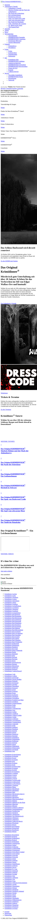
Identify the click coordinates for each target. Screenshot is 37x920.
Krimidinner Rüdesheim (12, 841)
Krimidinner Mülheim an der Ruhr (15, 802)
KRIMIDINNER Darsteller (16, 37)
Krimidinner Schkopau (11, 847)
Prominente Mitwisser (14, 41)
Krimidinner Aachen (11, 594)
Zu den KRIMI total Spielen (9, 261)
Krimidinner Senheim (11, 860)
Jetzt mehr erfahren (6, 571)
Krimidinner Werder (11, 893)
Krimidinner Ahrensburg (12, 601)
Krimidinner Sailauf (10, 845)
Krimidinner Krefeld (11, 770)
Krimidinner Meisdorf (11, 795)
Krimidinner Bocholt (11, 657)
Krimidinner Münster (11, 806)
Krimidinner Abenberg (11, 597)
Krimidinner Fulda (10, 705)
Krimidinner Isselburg (11, 727)
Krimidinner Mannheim (12, 790)
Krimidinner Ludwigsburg (12, 783)
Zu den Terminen (6, 409)
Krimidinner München (11, 804)
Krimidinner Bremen (11, 664)
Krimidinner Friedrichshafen (13, 703)
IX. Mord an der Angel (15, 25)
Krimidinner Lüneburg (11, 785)
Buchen (3, 88)
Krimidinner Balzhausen (12, 645)
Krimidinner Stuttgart (11, 872)
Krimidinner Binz (10, 655)
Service (7, 73)
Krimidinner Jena (10, 751)
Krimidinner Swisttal (11, 874)
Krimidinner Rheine (11, 831)
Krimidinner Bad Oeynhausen (14, 633)
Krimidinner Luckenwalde (12, 780)
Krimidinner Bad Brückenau (13, 618)
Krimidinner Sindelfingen (12, 864)
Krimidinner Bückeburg (12, 666)
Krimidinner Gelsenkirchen (13, 708)
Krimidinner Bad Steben (12, 638)
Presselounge (12, 78)
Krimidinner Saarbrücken (12, 843)
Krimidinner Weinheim (11, 889)
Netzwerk (11, 80)
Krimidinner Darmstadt (11, 677)
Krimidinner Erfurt (10, 689)
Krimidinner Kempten (11, 759)
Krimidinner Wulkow (11, 903)
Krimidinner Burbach (11, 669)
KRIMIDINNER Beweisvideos (17, 66)
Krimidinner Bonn (10, 661)
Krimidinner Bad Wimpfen (13, 640)
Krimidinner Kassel (10, 758)
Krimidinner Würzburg (11, 907)
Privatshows (12, 47)
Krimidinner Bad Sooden (12, 637)
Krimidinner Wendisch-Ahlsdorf (14, 891)
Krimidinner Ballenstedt (12, 643)
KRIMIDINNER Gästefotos (16, 39)
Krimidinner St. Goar (11, 869)
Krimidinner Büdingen (11, 667)
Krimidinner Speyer (10, 867)
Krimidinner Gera (10, 710)
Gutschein (9, 88)
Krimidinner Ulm (10, 879)
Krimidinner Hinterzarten (12, 748)
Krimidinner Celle (10, 674)
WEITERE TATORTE (8, 441)
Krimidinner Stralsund (11, 871)
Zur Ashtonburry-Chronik (8, 303)
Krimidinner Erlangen (11, 691)
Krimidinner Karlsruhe (11, 756)
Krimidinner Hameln (11, 731)
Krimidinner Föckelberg (12, 698)
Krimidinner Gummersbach (13, 722)
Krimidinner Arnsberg (11, 604)
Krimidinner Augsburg (11, 611)
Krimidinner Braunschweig (13, 662)
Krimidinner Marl (10, 792)
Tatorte (7, 30)
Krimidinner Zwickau (11, 908)
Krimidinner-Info (13, 59)
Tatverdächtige (9, 34)
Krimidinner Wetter (10, 896)
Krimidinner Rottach (11, 840)
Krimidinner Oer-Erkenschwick (14, 816)
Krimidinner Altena (10, 602)
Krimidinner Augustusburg (13, 613)
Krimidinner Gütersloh (11, 724)
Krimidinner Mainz (10, 787)
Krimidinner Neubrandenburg (13, 809)
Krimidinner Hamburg (11, 729)
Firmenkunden (12, 54)
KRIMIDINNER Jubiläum (16, 61)
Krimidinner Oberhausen (12, 814)
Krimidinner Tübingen (11, 877)
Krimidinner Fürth (10, 707)
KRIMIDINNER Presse (15, 77)
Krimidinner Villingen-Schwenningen (16, 883)
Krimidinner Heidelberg (12, 737)
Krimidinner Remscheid (12, 828)
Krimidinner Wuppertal (11, 905)
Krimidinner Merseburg (12, 797)
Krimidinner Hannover (11, 734)
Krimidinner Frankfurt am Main (14, 700)
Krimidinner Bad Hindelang (13, 623)
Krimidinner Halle (10, 725)
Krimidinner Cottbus (11, 676)
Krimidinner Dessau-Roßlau (13, 679)
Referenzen (11, 56)
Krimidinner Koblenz (11, 763)
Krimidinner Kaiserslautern (13, 754)
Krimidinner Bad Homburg (13, 625)
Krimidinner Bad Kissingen (13, 626)
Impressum (8, 913)
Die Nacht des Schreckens (16, 13)
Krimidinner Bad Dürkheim (13, 619)
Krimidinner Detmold (11, 681)
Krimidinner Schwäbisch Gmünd (14, 852)
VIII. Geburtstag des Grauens (17, 23)
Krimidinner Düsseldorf (12, 686)
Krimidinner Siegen (10, 862)
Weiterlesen (4, 393)
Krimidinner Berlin (10, 652)
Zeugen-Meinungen (14, 42)
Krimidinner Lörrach (11, 778)
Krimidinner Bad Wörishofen (13, 642)
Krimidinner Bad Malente (12, 628)
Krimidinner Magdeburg (12, 789)
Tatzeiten (7, 29)
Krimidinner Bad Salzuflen (13, 635)
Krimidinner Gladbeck (11, 713)
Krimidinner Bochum (11, 659)
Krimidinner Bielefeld (11, 654)
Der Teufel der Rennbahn (16, 22)
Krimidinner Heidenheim (12, 739)
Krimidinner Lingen (11, 777)
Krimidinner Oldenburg (12, 819)
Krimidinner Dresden (11, 684)
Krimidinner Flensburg (11, 696)
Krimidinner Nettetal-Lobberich (14, 807)
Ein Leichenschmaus (14, 15)
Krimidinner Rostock (11, 836)
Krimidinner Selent (10, 859)
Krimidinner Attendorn (11, 609)
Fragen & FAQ (12, 68)
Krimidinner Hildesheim (12, 746)
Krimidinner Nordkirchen (12, 811)
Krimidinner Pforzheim (11, 823)
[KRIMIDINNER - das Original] (11, 1)
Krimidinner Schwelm (11, 855)
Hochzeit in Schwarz (14, 17)
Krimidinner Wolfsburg (11, 901)
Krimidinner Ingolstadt (11, 749)
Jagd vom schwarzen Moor (16, 20)
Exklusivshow (12, 53)
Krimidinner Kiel (10, 761)
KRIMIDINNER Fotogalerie (17, 65)
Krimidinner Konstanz (11, 768)
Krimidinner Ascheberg (12, 607)
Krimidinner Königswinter (12, 766)
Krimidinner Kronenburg (12, 771)
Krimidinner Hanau (10, 732)
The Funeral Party (13, 27)
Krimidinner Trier (10, 876)
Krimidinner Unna (10, 881)
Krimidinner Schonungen (12, 850)
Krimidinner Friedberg (11, 701)
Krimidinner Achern (11, 599)
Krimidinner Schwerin (11, 857)
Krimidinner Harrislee (11, 736)
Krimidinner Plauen (10, 825)
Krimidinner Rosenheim (12, 835)
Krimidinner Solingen (11, 865)
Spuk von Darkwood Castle (16, 18)
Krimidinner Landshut (11, 773)
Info (6, 58)
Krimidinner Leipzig (11, 775)
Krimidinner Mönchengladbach (14, 799)
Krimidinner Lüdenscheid (12, 782)
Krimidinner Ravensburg (12, 826)
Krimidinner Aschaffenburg (13, 606)
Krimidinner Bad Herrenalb (13, 621)
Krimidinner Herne (10, 744)
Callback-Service (13, 71)
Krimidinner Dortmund (11, 683)
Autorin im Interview (14, 63)
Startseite (7, 5)
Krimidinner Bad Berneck (12, 614)
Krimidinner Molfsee (11, 801)
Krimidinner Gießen (11, 712)
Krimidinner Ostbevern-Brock (14, 821)
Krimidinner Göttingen (11, 719)
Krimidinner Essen (10, 693)
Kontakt (10, 70)
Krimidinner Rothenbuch (12, 838)
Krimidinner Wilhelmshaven (13, 900)
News (6, 32)
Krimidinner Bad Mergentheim (14, 630)
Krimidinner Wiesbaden (12, 898)
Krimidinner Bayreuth (11, 649)
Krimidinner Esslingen (11, 695)
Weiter (3, 107)
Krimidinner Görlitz (10, 717)
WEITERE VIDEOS (7, 554)
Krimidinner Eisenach (11, 688)
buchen (14, 88)
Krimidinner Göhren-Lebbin (13, 715)
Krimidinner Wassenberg (12, 886)
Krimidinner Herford (11, 743)
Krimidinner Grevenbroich (12, 720)
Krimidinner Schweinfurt (12, 853)
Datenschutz (8, 915)
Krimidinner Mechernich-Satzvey (15, 794)
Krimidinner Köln (10, 765)
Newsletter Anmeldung (15, 75)
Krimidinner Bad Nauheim (13, 631)
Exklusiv (7, 44)
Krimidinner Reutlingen (12, 830)
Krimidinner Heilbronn (11, 741)
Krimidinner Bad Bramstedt (13, 616)
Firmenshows (12, 46)
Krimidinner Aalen (10, 595)
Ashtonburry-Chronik (11, 6)
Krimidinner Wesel (10, 895)
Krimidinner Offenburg (11, 818)
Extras (6, 49)
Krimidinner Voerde (11, 884)
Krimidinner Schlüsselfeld (12, 848)
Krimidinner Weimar (11, 888)
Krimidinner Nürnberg (11, 813)
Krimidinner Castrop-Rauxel (13, 671)
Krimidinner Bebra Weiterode (13, 650)
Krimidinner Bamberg (11, 647)
